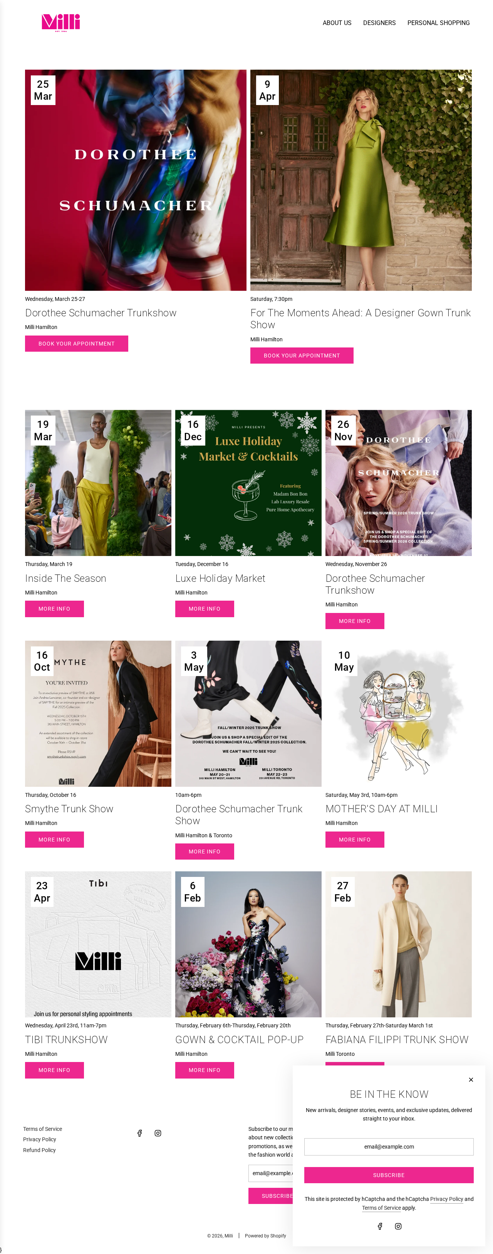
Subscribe (277, 1196)
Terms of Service (381, 1208)
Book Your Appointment (77, 344)
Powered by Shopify (265, 1236)
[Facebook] (139, 1133)
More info (54, 609)
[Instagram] (157, 1133)
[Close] (471, 1079)
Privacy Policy (446, 1199)
